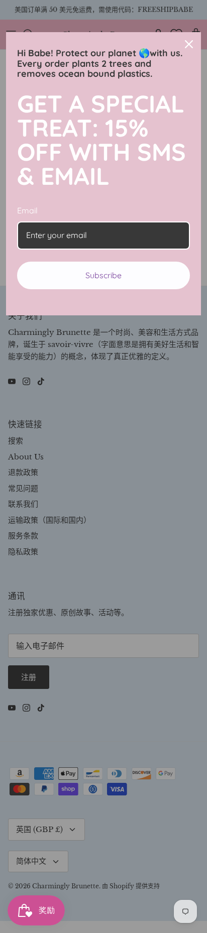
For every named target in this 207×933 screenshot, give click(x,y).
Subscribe (103, 275)
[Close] (189, 44)
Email (27, 210)
